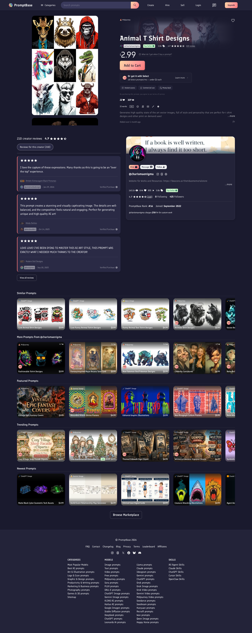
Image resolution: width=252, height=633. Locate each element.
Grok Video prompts (147, 589)
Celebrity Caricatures (184, 371)
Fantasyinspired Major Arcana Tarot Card (88, 371)
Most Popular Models (78, 564)
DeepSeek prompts (114, 615)
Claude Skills (175, 568)
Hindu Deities (31, 223)
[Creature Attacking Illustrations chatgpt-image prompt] (197, 490)
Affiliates (162, 546)
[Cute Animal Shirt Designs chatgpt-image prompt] (41, 314)
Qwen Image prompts (147, 618)
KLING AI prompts (114, 600)
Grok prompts (143, 582)
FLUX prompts (112, 586)
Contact (96, 546)
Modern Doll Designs (34, 261)
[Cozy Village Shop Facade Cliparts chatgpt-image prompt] (41, 446)
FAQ (87, 546)
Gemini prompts (145, 575)
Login (198, 5)
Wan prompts (143, 615)
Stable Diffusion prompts (117, 611)
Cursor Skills (175, 575)
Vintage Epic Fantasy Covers (31, 415)
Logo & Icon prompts (78, 575)
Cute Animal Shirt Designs (30, 327)
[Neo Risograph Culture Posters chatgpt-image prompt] (197, 402)
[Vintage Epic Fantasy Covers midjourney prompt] (41, 402)
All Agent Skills (176, 564)
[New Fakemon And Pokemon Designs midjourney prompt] (145, 358)
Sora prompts (111, 582)
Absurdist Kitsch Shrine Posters (84, 415)
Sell (182, 5)
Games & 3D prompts (78, 593)
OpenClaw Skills (176, 579)
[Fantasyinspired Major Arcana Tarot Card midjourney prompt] (93, 358)
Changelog (108, 546)
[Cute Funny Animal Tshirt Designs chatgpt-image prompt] (93, 314)
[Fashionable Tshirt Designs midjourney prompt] (41, 358)
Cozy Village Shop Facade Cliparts (33, 459)
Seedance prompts (146, 600)
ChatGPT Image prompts (117, 593)
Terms (137, 546)
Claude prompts (144, 568)
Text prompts (111, 568)
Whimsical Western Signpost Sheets (190, 459)
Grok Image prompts (147, 586)
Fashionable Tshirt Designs (30, 371)
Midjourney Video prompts (150, 597)
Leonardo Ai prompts (115, 622)
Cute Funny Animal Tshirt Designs (85, 327)
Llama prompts (144, 564)
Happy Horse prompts (148, 622)
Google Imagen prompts (117, 607)
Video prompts (112, 571)
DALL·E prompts (113, 589)
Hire (167, 5)
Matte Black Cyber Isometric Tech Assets (36, 503)
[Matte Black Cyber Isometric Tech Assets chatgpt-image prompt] (41, 490)
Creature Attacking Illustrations (189, 503)
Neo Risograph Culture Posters (188, 415)
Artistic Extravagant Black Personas (41, 181)
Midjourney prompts (115, 579)
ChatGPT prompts (113, 618)
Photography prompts (79, 589)
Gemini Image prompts (116, 597)
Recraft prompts (145, 611)
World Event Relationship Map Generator (88, 503)
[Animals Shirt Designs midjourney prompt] (197, 314)
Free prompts (111, 575)
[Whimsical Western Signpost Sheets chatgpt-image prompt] (197, 446)
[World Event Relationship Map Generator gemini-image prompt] (93, 490)
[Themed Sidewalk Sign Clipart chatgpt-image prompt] (145, 446)
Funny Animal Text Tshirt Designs (138, 327)
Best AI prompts (76, 568)
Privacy (127, 546)
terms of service (159, 94)
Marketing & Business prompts (83, 586)
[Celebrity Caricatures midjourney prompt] (197, 358)
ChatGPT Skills (176, 571)
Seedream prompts (146, 604)
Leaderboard (148, 546)
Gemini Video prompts (148, 593)
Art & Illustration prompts (81, 571)
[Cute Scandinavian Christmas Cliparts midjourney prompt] (93, 446)
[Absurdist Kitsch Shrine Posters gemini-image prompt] (93, 402)
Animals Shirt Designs (185, 327)
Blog (118, 546)
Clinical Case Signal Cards (134, 503)
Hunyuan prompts (146, 607)
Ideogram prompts (146, 571)
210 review (190, 46)
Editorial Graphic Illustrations (136, 415)
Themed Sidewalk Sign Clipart (135, 459)
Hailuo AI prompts (114, 604)
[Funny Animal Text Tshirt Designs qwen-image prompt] (145, 314)
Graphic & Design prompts (81, 579)
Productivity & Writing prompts (83, 582)
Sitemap (72, 597)
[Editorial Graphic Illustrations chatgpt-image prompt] (145, 402)
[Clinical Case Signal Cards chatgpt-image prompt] (145, 490)
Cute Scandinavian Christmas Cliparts (85, 459)
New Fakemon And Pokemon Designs (139, 371)
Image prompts (112, 564)
